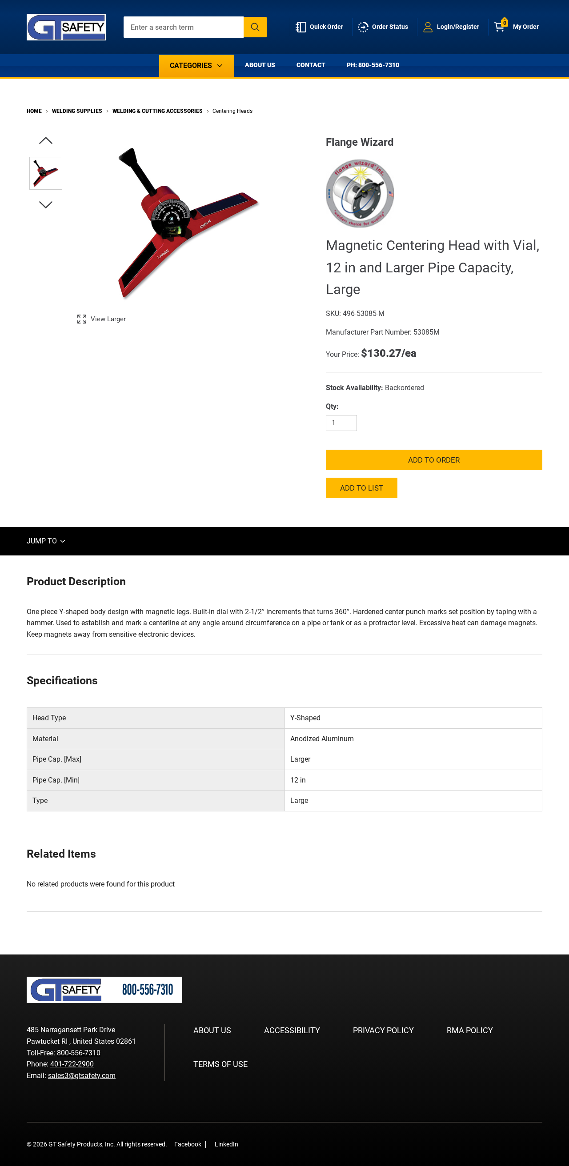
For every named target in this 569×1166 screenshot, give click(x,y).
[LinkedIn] (263, 1144)
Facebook (187, 1144)
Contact (311, 64)
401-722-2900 (72, 1064)
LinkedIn (226, 1144)
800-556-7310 (78, 1053)
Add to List (361, 487)
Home (34, 111)
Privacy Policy (383, 1030)
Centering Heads (232, 111)
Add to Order (434, 459)
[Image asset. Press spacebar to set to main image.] (45, 173)
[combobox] (195, 27)
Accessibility (292, 1030)
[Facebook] (249, 1144)
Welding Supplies (77, 111)
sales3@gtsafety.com (82, 1075)
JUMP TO (43, 541)
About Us (260, 64)
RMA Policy (470, 1030)
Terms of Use (220, 1064)
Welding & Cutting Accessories (157, 111)
